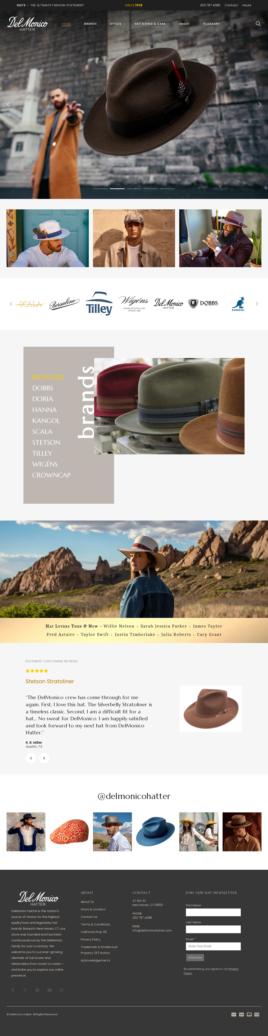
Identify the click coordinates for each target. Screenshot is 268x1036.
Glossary (211, 24)
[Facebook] (12, 989)
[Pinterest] (37, 989)
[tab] (51, 376)
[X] (25, 989)
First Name (193, 905)
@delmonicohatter (133, 796)
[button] (258, 24)
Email (191, 939)
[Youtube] (49, 989)
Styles (115, 24)
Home (66, 24)
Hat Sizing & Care (150, 24)
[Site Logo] (28, 23)
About (184, 24)
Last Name (193, 922)
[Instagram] (61, 989)
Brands (90, 24)
